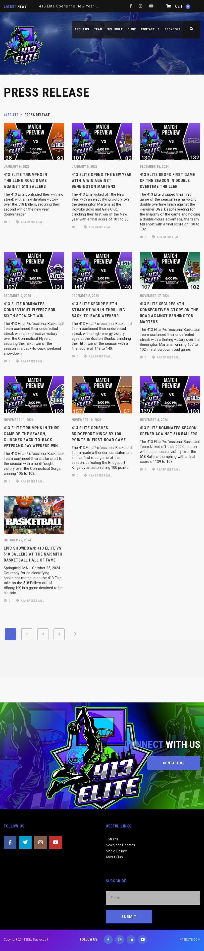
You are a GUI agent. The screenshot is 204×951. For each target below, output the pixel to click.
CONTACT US (174, 763)
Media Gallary (116, 851)
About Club (114, 857)
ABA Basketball (32, 222)
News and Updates (120, 845)
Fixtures (112, 839)
